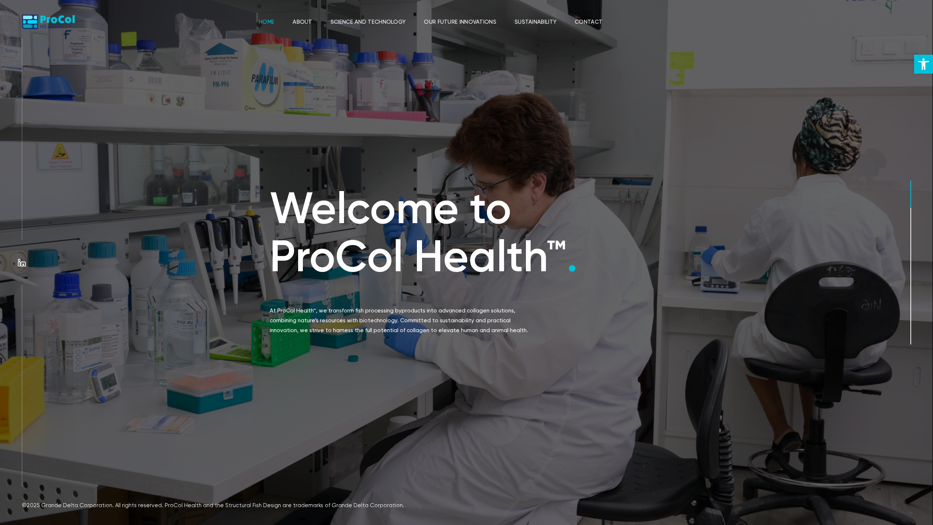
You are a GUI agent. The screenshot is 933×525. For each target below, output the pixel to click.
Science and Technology (368, 22)
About (302, 22)
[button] (923, 64)
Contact (588, 22)
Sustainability (536, 22)
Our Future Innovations (460, 22)
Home (266, 22)
